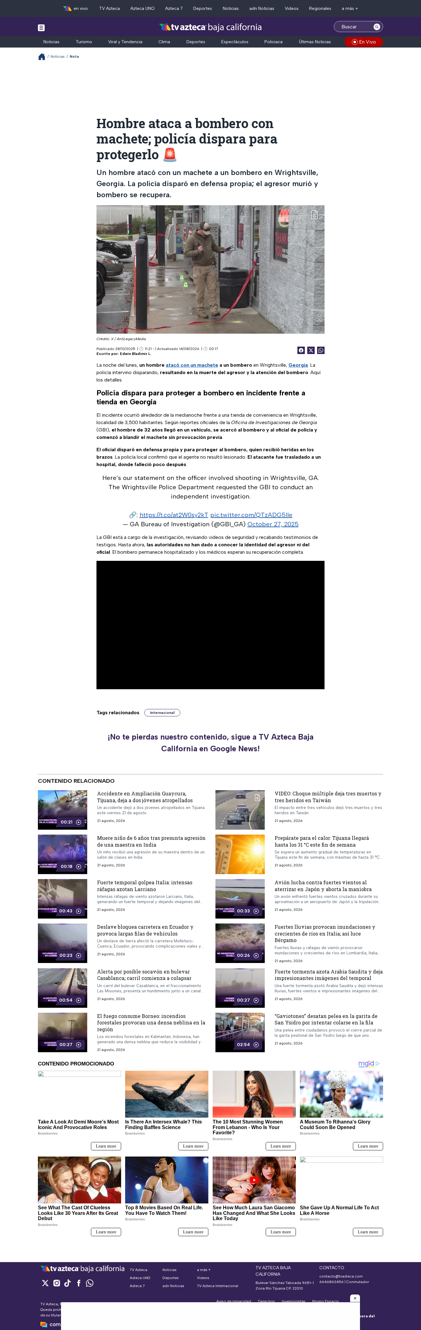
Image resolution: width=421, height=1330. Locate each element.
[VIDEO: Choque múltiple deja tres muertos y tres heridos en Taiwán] (240, 810)
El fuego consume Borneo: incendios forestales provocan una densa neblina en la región (151, 1022)
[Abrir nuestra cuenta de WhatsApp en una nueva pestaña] (89, 1283)
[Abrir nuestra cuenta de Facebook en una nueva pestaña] (78, 1283)
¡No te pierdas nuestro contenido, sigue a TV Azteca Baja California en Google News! (210, 742)
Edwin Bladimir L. (135, 354)
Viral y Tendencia (125, 41)
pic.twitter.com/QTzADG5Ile (251, 515)
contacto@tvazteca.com (341, 1276)
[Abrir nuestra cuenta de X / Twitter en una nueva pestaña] (45, 1283)
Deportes (202, 8)
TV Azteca (109, 8)
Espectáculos (234, 41)
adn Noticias (261, 8)
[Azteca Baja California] (210, 27)
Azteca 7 (174, 8)
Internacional (162, 713)
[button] (355, 1298)
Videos (292, 8)
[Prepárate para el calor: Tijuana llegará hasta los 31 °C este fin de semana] (240, 854)
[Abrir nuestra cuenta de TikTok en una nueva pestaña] (67, 1283)
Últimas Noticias (315, 41)
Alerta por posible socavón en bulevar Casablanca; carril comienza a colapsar (144, 975)
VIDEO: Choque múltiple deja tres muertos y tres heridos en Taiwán (328, 796)
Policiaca (273, 41)
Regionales (320, 8)
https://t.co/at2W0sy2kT (174, 515)
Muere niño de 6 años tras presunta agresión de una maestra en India (151, 841)
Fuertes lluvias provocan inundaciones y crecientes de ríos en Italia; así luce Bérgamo (325, 933)
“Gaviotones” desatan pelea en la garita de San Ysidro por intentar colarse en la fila (326, 1019)
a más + (350, 8)
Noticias (231, 8)
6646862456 (331, 1282)
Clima (164, 41)
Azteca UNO (142, 8)
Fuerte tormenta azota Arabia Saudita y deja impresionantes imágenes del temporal (329, 975)
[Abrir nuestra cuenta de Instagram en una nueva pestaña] (56, 1283)
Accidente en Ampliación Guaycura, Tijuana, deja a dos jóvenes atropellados (145, 796)
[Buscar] (377, 26)
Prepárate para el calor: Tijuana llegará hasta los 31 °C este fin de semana (322, 841)
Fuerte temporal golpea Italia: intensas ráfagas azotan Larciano (144, 885)
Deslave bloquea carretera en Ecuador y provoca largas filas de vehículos (145, 930)
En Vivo (367, 42)
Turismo (84, 41)
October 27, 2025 (273, 524)
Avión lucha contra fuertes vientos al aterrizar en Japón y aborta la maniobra (323, 885)
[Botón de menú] (41, 27)
